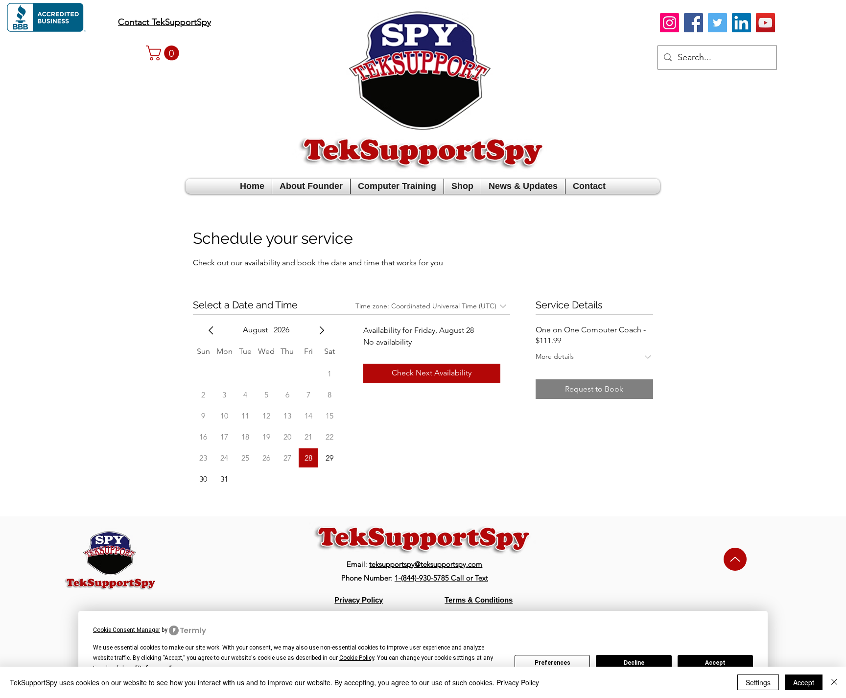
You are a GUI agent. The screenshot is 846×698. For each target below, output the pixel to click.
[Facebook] (693, 22)
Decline (634, 662)
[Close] (834, 682)
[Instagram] (669, 22)
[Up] (735, 559)
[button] (164, 53)
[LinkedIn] (741, 22)
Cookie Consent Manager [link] (126, 630)
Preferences (552, 662)
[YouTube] (765, 22)
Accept (715, 662)
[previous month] (211, 330)
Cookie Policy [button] (356, 657)
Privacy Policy (517, 682)
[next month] (322, 330)
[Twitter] (717, 22)
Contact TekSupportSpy (164, 22)
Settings (758, 682)
